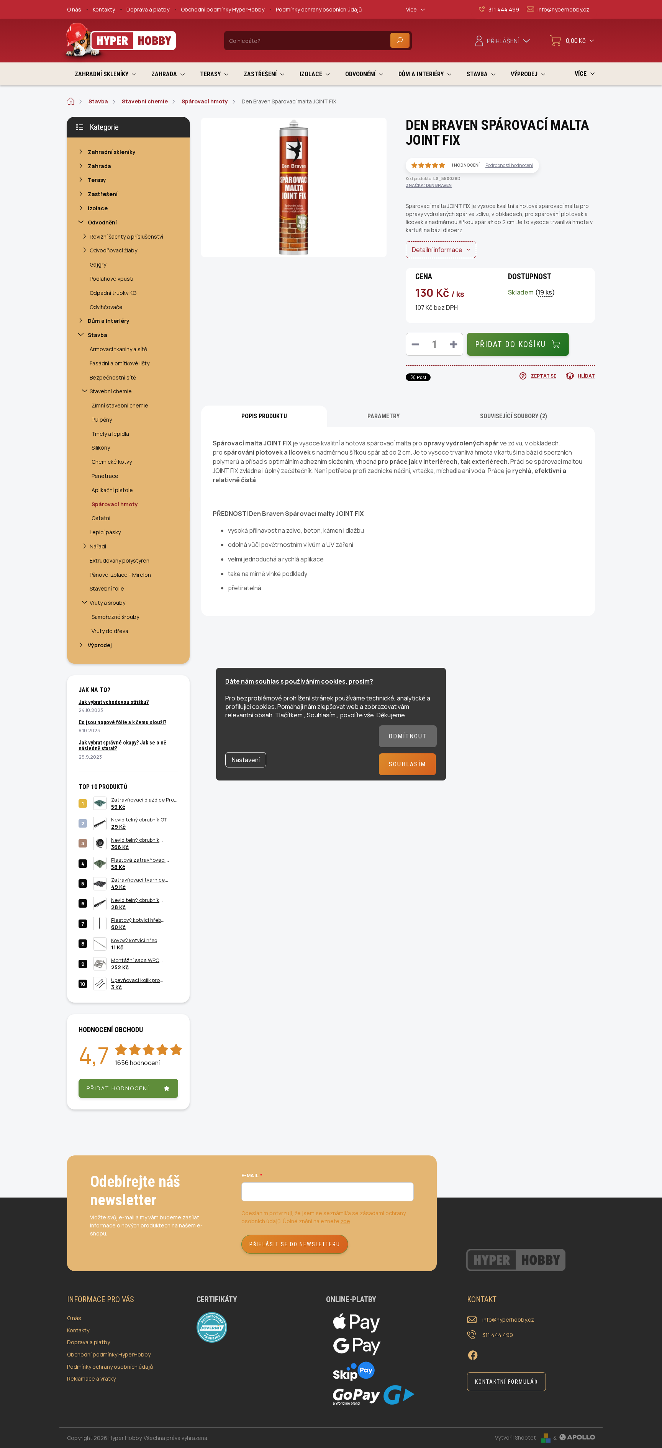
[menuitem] (105, 74)
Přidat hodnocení (118, 1088)
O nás (74, 9)
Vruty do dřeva (110, 631)
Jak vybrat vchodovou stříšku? (114, 702)
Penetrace (105, 475)
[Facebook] (472, 1354)
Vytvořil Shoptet (515, 1437)
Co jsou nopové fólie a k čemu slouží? (122, 722)
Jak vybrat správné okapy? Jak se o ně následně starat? (122, 745)
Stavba (97, 335)
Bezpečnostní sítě (113, 377)
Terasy (97, 179)
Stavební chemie (111, 391)
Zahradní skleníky (112, 151)
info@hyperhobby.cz (508, 1319)
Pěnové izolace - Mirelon (120, 574)
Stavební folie (107, 588)
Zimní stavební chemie (120, 405)
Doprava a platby (147, 9)
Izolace (98, 208)
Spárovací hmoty (115, 504)
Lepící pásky (105, 532)
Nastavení (246, 760)
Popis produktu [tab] (264, 416)
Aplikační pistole (112, 490)
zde (345, 1221)
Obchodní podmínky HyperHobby (222, 9)
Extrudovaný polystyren (119, 560)
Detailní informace (437, 249)
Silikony (101, 447)
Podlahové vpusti (111, 278)
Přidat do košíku (510, 344)
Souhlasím (407, 764)
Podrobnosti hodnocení (509, 165)
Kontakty (104, 9)
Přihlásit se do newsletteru (294, 1244)
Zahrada (99, 166)
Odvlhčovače (106, 307)
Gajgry (98, 264)
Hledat (400, 40)
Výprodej (100, 645)
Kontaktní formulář (506, 1382)
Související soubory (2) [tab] (513, 416)
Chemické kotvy (112, 461)
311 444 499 (497, 1334)
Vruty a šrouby (107, 602)
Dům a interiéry (108, 320)
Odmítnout (408, 736)
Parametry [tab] (383, 416)
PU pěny (102, 419)
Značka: (429, 185)
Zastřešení (103, 194)
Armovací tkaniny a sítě (118, 349)
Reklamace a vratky (91, 1378)
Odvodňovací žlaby (113, 250)
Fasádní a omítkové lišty (119, 363)
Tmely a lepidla (110, 433)
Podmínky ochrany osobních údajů (319, 9)
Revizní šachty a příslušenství (126, 236)
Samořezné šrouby (115, 616)
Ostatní (101, 518)
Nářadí (98, 546)
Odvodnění (102, 222)
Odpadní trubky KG (113, 292)
